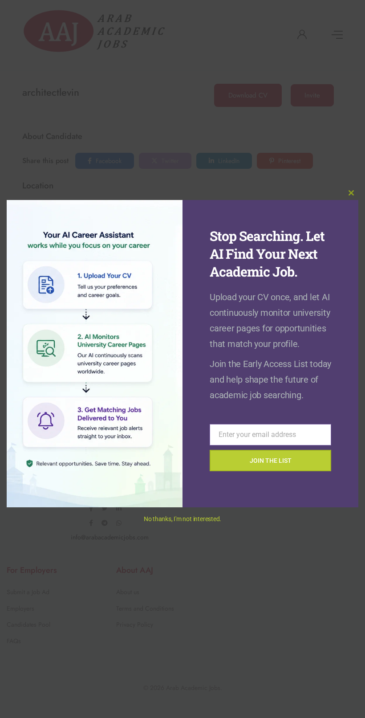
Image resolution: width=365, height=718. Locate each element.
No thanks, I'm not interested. (182, 518)
